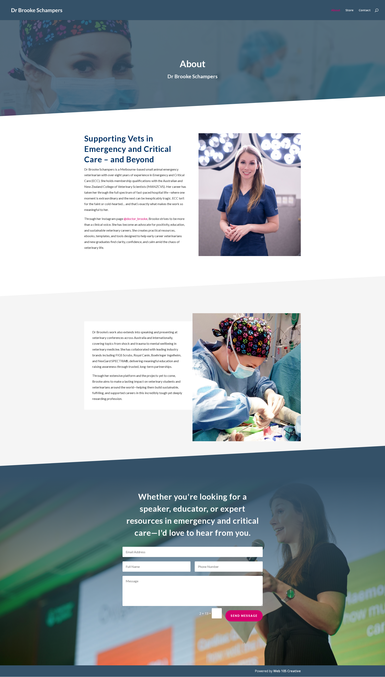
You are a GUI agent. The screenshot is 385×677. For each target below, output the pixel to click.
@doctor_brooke (135, 219)
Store (349, 10)
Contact (365, 10)
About (335, 10)
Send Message (244, 615)
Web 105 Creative (287, 671)
